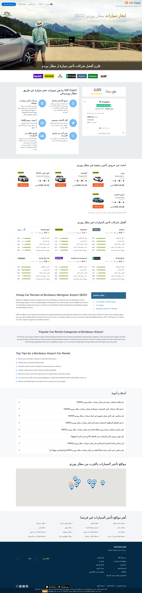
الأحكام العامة (110, 586)
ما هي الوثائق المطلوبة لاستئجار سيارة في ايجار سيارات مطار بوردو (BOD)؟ (94, 423)
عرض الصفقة (98, 185)
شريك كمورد (100, 568)
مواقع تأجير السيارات (119, 561)
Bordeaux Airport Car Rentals (106, 309)
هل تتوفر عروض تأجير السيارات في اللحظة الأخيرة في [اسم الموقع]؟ (97, 436)
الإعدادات (50, 591)
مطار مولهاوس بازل (65, 536)
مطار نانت (121, 532)
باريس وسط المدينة (92, 527)
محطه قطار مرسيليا (91, 536)
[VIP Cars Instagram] (17, 587)
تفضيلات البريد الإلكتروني (96, 572)
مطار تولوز (68, 527)
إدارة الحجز (31, 4)
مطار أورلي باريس (66, 523)
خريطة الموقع (101, 586)
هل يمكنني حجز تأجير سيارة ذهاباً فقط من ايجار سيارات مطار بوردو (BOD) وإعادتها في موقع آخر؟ (86, 450)
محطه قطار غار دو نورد (90, 532)
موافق (45, 591)
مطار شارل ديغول (119, 523)
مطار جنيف (121, 527)
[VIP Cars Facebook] (27, 587)
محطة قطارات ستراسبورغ (36, 536)
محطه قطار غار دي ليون (37, 532)
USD (40, 4)
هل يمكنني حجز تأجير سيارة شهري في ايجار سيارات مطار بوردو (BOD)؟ (96, 416)
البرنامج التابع (122, 568)
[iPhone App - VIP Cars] (51, 587)
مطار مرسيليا (41, 523)
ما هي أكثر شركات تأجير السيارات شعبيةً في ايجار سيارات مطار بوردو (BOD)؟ (94, 409)
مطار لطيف (94, 523)
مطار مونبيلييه (67, 532)
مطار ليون (42, 527)
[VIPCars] (125, 20)
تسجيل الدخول (8, 4)
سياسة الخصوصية (121, 586)
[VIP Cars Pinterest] (20, 587)
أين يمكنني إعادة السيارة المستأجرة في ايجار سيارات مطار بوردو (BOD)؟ (95, 443)
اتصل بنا (101, 561)
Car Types (100, 305)
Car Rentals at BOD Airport (106, 302)
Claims (124, 572)
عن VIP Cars (122, 557)
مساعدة (23, 4)
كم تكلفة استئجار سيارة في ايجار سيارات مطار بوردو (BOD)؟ (100, 402)
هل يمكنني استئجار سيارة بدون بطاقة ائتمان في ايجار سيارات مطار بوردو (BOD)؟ (92, 429)
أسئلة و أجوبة (100, 565)
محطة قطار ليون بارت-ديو (116, 536)
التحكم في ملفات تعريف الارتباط (116, 575)
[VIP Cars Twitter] (24, 587)
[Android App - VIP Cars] (64, 587)
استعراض (123, 565)
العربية (48, 4)
